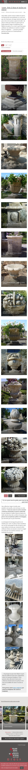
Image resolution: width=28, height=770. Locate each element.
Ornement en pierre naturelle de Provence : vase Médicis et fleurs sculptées (14, 459)
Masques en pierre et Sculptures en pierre (14, 734)
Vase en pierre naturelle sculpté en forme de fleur (14, 283)
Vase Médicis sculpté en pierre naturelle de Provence (13, 400)
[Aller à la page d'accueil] (5, 1)
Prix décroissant (17, 51)
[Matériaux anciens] (14, 755)
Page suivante (21, 496)
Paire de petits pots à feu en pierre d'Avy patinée (13, 430)
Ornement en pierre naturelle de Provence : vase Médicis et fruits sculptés (14, 488)
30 (6, 45)
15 (2, 45)
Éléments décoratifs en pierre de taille (14, 12)
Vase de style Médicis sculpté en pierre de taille (14, 341)
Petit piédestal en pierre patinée (11, 78)
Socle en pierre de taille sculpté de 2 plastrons (12, 224)
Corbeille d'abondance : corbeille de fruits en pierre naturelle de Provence (14, 312)
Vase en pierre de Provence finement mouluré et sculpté (12, 194)
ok (21, 767)
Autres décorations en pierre (14, 735)
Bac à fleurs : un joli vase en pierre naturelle (12, 253)
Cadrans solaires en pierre (17, 732)
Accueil (3, 12)
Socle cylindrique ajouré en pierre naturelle (12, 136)
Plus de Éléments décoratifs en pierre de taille (16, 738)
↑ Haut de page (21, 745)
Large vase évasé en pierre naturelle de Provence (13, 165)
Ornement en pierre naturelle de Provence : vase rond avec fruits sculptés (14, 371)
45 (10, 45)
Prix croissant (6, 51)
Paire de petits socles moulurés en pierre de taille (13, 106)
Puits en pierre (8, 726)
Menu (23, 2)
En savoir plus (5, 33)
